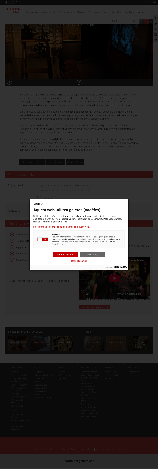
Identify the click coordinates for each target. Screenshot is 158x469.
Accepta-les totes (66, 254)
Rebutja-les (92, 254)
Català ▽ (38, 204)
